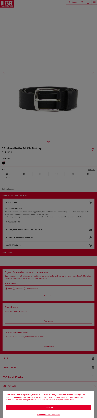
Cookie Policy (69, 400)
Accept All (48, 408)
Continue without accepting (48, 414)
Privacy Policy (54, 400)
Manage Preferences (30, 400)
